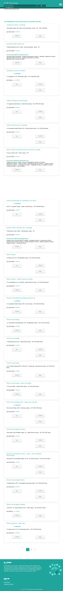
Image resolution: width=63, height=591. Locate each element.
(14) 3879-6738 (10, 436)
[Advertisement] (31, 14)
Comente (17, 35)
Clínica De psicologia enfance (15, 480)
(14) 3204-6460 (10, 261)
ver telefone (17, 31)
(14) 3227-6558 (10, 326)
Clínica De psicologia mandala (15, 504)
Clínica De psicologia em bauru (16, 429)
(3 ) (17, 526)
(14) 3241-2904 (10, 371)
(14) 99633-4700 (10, 80)
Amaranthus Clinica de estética (15, 70)
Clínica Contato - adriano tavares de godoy (19, 279)
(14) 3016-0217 (10, 533)
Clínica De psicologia (12, 319)
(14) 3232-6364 (10, 345)
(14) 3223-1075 (10, 487)
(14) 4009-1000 (10, 210)
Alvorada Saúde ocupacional (15, 44)
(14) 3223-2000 (10, 234)
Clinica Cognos (11, 254)
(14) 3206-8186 (10, 286)
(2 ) (17, 73)
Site (17, 84)
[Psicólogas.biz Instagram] (5, 572)
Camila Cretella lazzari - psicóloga (16, 125)
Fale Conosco (7, 582)
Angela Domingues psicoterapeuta (17, 100)
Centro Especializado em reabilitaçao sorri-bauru (21, 200)
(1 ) (16, 301)
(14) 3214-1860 (10, 50)
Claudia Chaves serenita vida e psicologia (19, 228)
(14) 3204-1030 (10, 32)
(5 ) (17, 203)
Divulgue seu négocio (8, 584)
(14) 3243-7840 (10, 132)
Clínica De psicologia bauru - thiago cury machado (21, 402)
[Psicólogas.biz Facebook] (4, 572)
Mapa (40, 36)
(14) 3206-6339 (10, 107)
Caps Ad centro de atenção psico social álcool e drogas (23, 149)
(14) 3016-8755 (10, 411)
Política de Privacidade (38, 589)
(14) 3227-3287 (10, 156)
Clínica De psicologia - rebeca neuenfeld (18, 383)
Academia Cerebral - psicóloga (15, 25)
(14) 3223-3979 (10, 307)
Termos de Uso (30, 589)
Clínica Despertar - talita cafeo (15, 523)
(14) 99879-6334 (10, 511)
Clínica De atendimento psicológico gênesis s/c (20, 298)
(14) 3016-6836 (10, 390)
